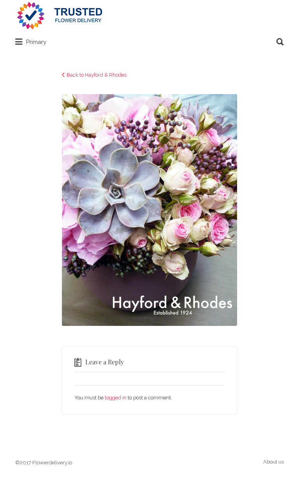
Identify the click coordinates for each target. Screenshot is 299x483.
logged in (116, 398)
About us (273, 462)
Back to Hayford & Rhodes (97, 75)
